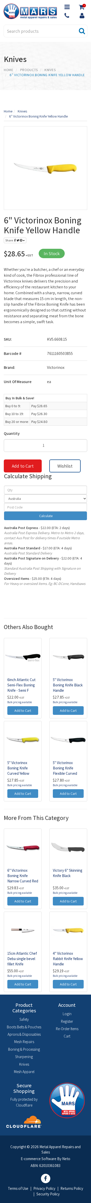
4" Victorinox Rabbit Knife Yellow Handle (68, 958)
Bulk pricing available (19, 702)
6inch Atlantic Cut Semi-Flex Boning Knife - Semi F (21, 685)
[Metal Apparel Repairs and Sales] (30, 11)
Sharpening (24, 1056)
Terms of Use (18, 1188)
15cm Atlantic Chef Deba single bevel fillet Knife (22, 958)
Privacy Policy (44, 1188)
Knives (24, 1064)
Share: (9, 240)
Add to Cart (23, 466)
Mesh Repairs (24, 1041)
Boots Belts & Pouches (24, 1027)
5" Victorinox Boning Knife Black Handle (68, 685)
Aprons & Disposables (24, 1034)
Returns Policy (71, 1188)
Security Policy (48, 1194)
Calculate (45, 516)
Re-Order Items (67, 1028)
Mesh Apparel (24, 1071)
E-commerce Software (38, 1158)
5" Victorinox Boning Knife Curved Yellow (18, 768)
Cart (67, 1036)
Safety (24, 1019)
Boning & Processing (24, 1049)
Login (67, 1013)
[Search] (82, 31)
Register (67, 1021)
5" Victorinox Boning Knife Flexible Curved (65, 768)
